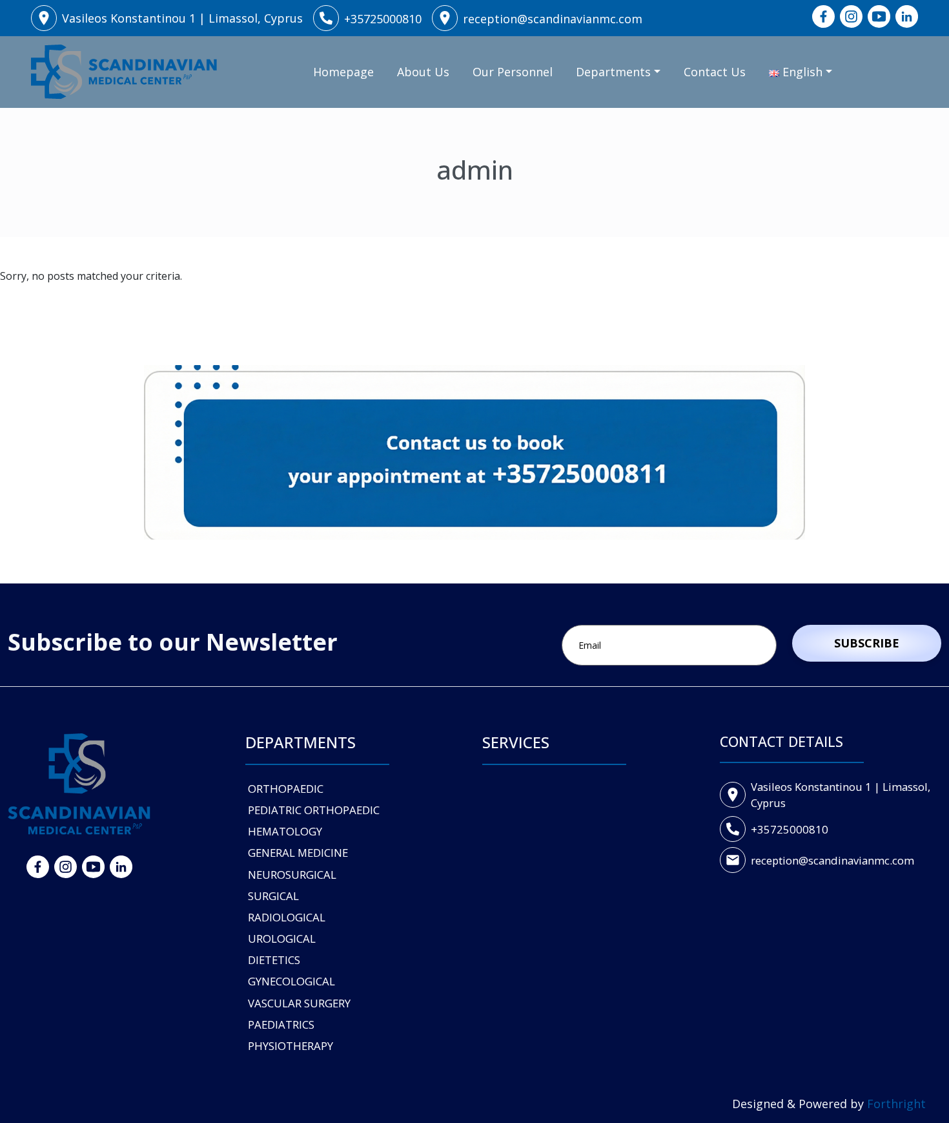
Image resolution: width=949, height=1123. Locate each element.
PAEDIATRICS (281, 1024)
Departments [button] (613, 71)
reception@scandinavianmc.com (832, 860)
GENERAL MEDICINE (298, 852)
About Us (423, 71)
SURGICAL (273, 895)
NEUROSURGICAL (292, 874)
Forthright (896, 1103)
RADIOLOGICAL (286, 917)
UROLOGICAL (282, 938)
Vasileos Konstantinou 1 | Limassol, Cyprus (840, 794)
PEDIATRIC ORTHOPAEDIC (314, 810)
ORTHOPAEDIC (285, 788)
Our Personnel (513, 71)
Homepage (343, 71)
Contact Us (715, 71)
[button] (800, 72)
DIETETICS (274, 959)
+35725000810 (789, 829)
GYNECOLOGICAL (291, 981)
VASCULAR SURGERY (299, 1003)
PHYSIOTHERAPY (290, 1045)
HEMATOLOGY (285, 831)
